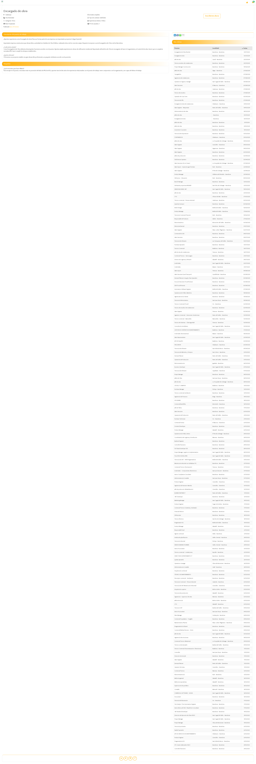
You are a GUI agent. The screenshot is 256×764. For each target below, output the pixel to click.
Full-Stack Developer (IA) (181, 448)
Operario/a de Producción (181, 359)
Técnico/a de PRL (179, 100)
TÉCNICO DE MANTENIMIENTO (182, 574)
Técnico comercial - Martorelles (183, 319)
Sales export (177, 270)
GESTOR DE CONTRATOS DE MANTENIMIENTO (187, 330)
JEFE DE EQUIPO (178, 341)
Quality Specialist (179, 559)
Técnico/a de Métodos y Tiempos (183, 352)
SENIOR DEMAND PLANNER (181, 545)
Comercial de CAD (179, 233)
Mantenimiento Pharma (180, 622)
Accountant (177, 697)
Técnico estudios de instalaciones (183, 63)
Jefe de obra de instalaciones (182, 252)
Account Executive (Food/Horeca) (183, 282)
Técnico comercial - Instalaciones (183, 552)
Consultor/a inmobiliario (181, 326)
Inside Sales (177, 263)
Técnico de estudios (179, 93)
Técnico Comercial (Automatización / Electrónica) (187, 648)
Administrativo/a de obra (181, 111)
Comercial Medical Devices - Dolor (183, 630)
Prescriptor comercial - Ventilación (183, 578)
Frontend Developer (179, 426)
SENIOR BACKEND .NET (180, 189)
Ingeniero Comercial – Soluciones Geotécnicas (187, 315)
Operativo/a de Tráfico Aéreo (182, 433)
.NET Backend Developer (181, 711)
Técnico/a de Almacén (180, 241)
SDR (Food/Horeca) (179, 285)
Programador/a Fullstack (181, 626)
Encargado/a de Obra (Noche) (182, 52)
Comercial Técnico (179, 671)
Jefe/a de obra (178, 70)
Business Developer (179, 367)
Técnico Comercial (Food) (181, 304)
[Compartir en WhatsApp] (180, 35)
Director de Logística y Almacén (182, 259)
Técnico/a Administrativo (181, 300)
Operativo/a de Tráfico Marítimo (183, 293)
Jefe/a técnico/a (178, 600)
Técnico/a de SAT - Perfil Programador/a (185, 459)
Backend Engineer (179, 441)
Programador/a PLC (179, 741)
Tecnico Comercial (179, 248)
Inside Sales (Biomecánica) (181, 333)
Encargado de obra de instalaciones (183, 104)
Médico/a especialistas (180, 682)
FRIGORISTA (177, 344)
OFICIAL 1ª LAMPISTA (180, 385)
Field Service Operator (180, 159)
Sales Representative (179, 337)
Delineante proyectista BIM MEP (182, 185)
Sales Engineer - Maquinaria (181, 107)
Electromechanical (179, 226)
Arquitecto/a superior (180, 589)
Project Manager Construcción (182, 67)
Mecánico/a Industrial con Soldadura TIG (185, 463)
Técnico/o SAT (178, 608)
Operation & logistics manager (182, 81)
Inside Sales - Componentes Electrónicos (185, 470)
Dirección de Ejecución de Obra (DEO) (184, 715)
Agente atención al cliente (181, 296)
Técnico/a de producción (181, 593)
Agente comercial (179, 533)
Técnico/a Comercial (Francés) (182, 215)
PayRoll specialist (179, 730)
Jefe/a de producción (180, 156)
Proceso (176, 48)
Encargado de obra (179, 55)
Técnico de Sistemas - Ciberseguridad (184, 322)
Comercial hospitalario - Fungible (183, 619)
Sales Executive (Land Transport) (183, 274)
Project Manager (178, 374)
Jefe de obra (177, 59)
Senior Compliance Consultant (182, 474)
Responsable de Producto (181, 219)
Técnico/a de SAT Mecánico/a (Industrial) (185, 585)
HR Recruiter (177, 515)
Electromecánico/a (179, 363)
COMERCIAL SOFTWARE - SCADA (183, 693)
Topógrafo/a (177, 74)
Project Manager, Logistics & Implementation (186, 452)
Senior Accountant (179, 548)
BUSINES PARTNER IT (179, 493)
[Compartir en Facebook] (177, 35)
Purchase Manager (179, 389)
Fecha (245, 48)
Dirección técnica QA (180, 656)
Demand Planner (178, 356)
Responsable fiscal (179, 530)
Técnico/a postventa (180, 726)
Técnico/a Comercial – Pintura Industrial (185, 582)
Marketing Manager (179, 500)
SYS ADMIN (177, 400)
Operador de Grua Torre (180, 96)
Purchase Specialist (179, 244)
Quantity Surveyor (179, 204)
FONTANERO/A (178, 137)
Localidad (215, 48)
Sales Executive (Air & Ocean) (182, 163)
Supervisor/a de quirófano (181, 685)
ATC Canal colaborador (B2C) (182, 745)
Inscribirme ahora (212, 16)
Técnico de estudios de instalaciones (184, 307)
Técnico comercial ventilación (182, 393)
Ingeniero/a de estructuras (181, 637)
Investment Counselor (180, 130)
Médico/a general (179, 678)
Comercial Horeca (179, 422)
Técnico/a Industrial (179, 541)
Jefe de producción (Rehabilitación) (183, 489)
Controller (177, 652)
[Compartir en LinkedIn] (175, 35)
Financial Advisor (179, 511)
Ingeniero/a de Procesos (180, 396)
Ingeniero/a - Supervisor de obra (183, 596)
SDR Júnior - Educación (180, 178)
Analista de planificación (181, 537)
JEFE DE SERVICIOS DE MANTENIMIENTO (185, 734)
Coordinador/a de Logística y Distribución (185, 437)
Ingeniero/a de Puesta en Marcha (183, 485)
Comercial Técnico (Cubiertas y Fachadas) (185, 508)
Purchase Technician (179, 419)
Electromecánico (179, 222)
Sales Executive (178, 85)
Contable (176, 689)
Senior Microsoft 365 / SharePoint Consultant (186, 708)
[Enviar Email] (183, 35)
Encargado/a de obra (180, 118)
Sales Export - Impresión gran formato (184, 167)
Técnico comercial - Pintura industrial (184, 200)
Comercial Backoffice (180, 404)
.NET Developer (178, 496)
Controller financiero (180, 445)
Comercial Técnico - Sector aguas (183, 256)
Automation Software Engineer (182, 289)
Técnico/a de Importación (181, 133)
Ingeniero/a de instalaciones (182, 78)
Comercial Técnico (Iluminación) (183, 467)
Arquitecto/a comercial (180, 571)
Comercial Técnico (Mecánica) (182, 641)
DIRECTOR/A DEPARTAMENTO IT (183, 556)
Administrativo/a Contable (181, 478)
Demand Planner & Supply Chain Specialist (185, 278)
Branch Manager (178, 181)
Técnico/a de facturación (181, 700)
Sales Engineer (178, 144)
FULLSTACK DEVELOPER (180, 456)
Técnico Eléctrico (179, 519)
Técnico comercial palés (180, 645)
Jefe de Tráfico (178, 407)
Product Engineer (178, 482)
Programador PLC (179, 522)
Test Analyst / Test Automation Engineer (185, 704)
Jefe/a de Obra (178, 378)
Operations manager (179, 563)
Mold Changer (178, 207)
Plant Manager (178, 615)
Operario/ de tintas (179, 667)
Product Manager (178, 174)
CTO (175, 196)
